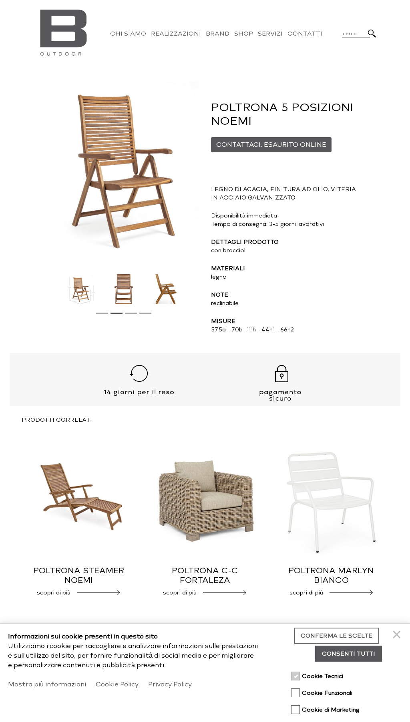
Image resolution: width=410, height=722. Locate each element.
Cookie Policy (117, 684)
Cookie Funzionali (327, 693)
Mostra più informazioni (47, 684)
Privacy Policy (170, 684)
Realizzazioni (176, 33)
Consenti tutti (348, 653)
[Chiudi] (398, 636)
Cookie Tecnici (322, 676)
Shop (243, 33)
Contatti (304, 33)
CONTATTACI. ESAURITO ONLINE (271, 144)
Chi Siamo (128, 33)
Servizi (270, 33)
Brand (217, 33)
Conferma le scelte (336, 635)
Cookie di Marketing (331, 709)
